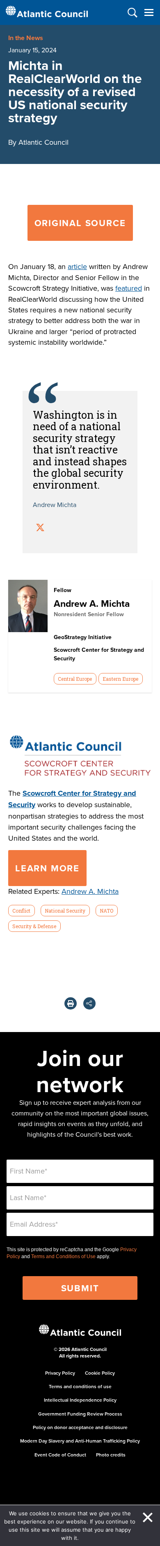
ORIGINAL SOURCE (80, 222)
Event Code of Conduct (60, 1454)
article (77, 266)
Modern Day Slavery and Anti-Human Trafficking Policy (80, 1440)
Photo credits (111, 1454)
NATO (106, 910)
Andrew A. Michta (92, 603)
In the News (25, 38)
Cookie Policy (100, 1372)
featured (128, 288)
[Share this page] (89, 1003)
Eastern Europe (120, 678)
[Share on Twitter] (40, 528)
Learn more (47, 868)
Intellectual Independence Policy (80, 1399)
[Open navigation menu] (148, 12)
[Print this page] (70, 1003)
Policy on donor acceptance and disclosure (80, 1427)
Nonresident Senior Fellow (89, 614)
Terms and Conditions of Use (63, 1256)
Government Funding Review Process (80, 1413)
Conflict (21, 910)
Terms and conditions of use (80, 1386)
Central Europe (75, 678)
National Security (65, 910)
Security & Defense (34, 926)
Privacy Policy (60, 1372)
